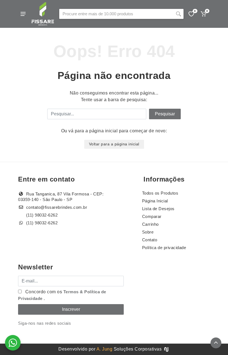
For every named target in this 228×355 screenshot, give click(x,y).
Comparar (152, 216)
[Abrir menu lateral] (23, 14)
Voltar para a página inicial (114, 144)
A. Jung (104, 349)
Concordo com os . (62, 295)
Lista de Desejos (158, 208)
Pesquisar (165, 113)
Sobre (148, 232)
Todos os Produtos (160, 193)
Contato (149, 239)
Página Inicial (155, 200)
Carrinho (150, 224)
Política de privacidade (164, 247)
